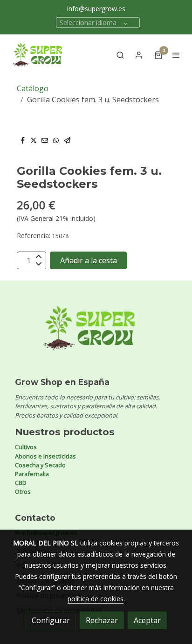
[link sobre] (96, 333)
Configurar (51, 620)
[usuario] (138, 55)
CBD (21, 482)
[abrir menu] (176, 55)
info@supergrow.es (96, 8)
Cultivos (26, 447)
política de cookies (95, 598)
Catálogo (32, 88)
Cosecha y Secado (40, 465)
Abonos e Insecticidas (45, 456)
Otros (23, 491)
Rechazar (102, 620)
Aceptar (147, 620)
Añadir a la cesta (88, 260)
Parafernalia (32, 474)
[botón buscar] (120, 55)
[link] (37, 55)
